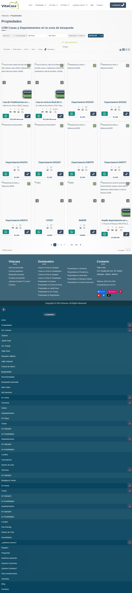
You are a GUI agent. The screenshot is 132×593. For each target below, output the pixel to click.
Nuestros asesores (9, 558)
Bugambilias (6, 372)
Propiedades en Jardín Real (48, 288)
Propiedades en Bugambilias (48, 295)
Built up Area (17, 49)
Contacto (100, 5)
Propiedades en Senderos (77, 268)
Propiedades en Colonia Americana (80, 282)
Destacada (50, 49)
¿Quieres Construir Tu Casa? (19, 281)
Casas (4, 408)
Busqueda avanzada (9, 382)
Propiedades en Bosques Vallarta (79, 279)
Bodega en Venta (8, 480)
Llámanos (116, 5)
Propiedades (39, 5)
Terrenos (5, 470)
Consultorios (6, 460)
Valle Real (5, 351)
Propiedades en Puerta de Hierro (50, 285)
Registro (4, 548)
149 (71, 245)
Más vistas (5, 387)
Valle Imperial (7, 361)
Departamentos (7, 413)
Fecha (40, 49)
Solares (4, 336)
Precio (26, 49)
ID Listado (7, 49)
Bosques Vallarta (8, 356)
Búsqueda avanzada (16, 274)
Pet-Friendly (6, 527)
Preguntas (5, 553)
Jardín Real (6, 341)
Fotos (33, 49)
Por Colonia (6, 330)
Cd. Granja (5, 346)
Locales (4, 455)
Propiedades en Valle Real (77, 275)
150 (76, 245)
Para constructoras (9, 574)
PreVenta (5, 403)
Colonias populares (16, 271)
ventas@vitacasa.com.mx (106, 285)
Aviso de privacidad (16, 268)
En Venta (52, 5)
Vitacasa (5, 16)
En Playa (5, 418)
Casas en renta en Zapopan (48, 274)
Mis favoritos (6, 392)
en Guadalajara (7, 434)
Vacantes (5, 579)
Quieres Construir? (9, 568)
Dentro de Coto (7, 465)
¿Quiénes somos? (79, 5)
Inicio (30, 5)
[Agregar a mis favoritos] (29, 66)
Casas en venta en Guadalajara (49, 271)
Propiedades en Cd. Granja (48, 292)
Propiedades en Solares (47, 281)
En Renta (64, 5)
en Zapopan (6, 429)
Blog (92, 5)
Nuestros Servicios (9, 563)
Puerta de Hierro (8, 367)
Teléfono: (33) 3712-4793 (106, 281)
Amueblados (6, 537)
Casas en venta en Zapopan (48, 268)
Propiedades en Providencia (77, 272)
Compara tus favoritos (17, 278)
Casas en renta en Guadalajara (49, 278)
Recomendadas (7, 377)
